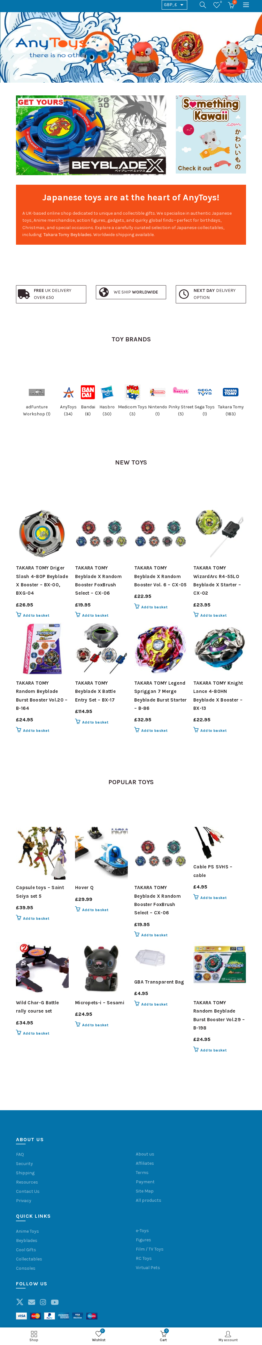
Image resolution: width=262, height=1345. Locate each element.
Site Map (145, 1191)
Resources (27, 1182)
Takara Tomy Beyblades (67, 234)
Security (24, 1163)
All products (148, 1200)
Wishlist (221, 2)
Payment (145, 1182)
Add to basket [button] (36, 615)
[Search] (203, 5)
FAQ (20, 1154)
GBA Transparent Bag (159, 982)
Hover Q (84, 887)
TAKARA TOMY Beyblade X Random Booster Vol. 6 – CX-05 (160, 576)
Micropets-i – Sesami (99, 1003)
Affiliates (145, 1163)
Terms (142, 1172)
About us (145, 1154)
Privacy (23, 1200)
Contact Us (28, 1191)
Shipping (25, 1173)
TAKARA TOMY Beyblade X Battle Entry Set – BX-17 (95, 691)
